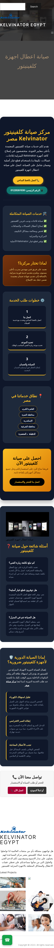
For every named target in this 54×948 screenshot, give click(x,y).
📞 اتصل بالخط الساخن (28, 180)
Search (34, 6)
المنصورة (22, 433)
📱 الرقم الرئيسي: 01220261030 (27, 190)
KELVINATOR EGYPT (23, 24)
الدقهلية (32, 433)
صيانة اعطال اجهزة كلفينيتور (27, 61)
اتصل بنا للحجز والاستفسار (27, 481)
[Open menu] (52, 32)
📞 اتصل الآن (17, 790)
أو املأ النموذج (36, 790)
